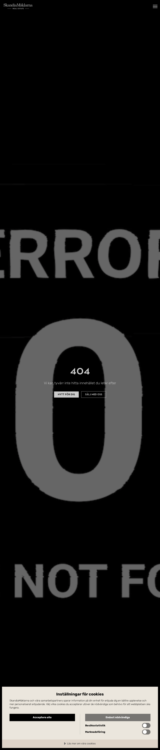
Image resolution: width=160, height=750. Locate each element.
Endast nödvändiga (118, 717)
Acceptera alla (42, 717)
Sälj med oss (93, 394)
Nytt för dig (66, 394)
